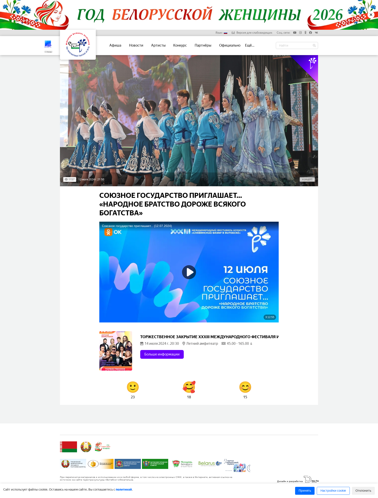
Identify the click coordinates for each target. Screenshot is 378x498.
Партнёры (203, 45)
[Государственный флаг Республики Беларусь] (68, 446)
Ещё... (249, 45)
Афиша (115, 45)
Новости (136, 45)
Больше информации (162, 354)
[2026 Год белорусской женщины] (102, 446)
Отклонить (363, 491)
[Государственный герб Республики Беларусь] (85, 446)
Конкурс (180, 45)
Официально (229, 45)
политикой (124, 489)
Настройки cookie (333, 491)
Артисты (158, 45)
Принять (305, 491)
